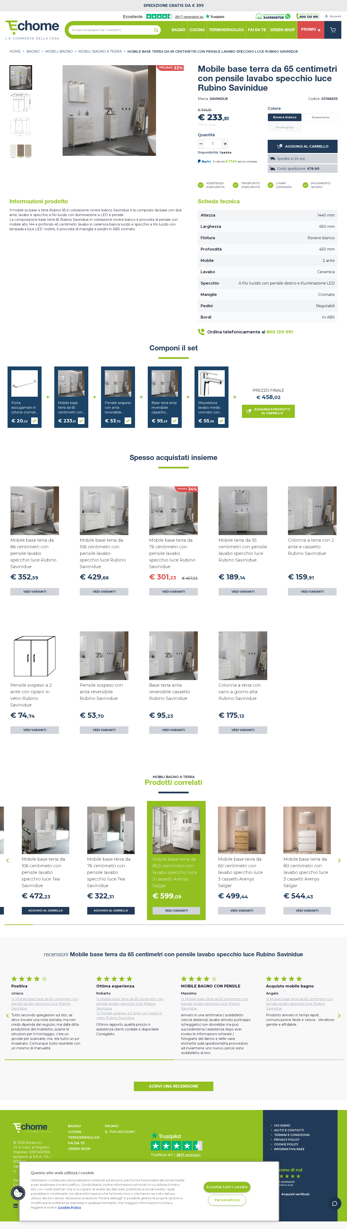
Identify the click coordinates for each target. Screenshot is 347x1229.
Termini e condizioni (290, 1135)
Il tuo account (120, 1132)
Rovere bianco (284, 117)
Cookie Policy (284, 1144)
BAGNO (33, 51)
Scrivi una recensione (173, 1086)
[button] (20, 77)
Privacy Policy (285, 1139)
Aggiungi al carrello (45, 910)
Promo (111, 1126)
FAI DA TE (76, 1143)
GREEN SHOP (79, 1149)
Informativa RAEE (288, 1149)
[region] (149, 1191)
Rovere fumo (321, 117)
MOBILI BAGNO (59, 51)
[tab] (18, 924)
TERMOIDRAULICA (83, 1137)
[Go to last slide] (21, 73)
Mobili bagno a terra (100, 51)
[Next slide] (21, 156)
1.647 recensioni (284, 1181)
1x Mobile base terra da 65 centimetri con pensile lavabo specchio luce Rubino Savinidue (44, 1004)
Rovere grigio (285, 127)
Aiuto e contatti (287, 1130)
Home (15, 51)
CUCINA (74, 1132)
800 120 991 (280, 332)
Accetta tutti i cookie (227, 1187)
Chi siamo (280, 1125)
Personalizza (227, 1200)
